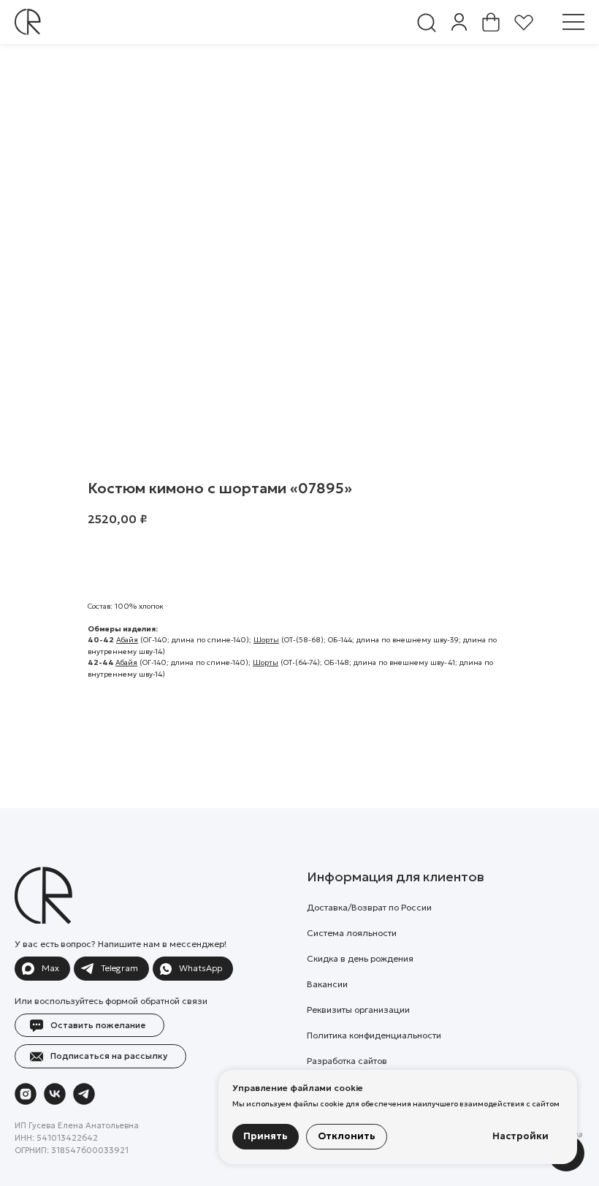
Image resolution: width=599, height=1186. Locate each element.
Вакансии (327, 983)
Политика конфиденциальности (374, 1035)
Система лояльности (352, 932)
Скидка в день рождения (360, 958)
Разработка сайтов (347, 1060)
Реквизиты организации (358, 1009)
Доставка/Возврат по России (369, 907)
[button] (573, 22)
